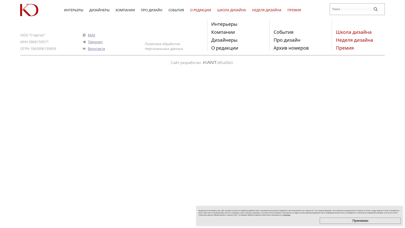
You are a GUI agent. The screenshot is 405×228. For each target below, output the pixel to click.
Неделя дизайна (354, 40)
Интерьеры (224, 24)
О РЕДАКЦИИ (200, 10)
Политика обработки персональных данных (164, 46)
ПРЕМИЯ (294, 10)
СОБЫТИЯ (176, 10)
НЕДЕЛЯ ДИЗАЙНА (266, 10)
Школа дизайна (354, 32)
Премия (345, 48)
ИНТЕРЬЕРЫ (73, 10)
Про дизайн (287, 40)
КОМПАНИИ (125, 10)
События (284, 32)
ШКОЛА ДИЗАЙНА (231, 10)
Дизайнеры (224, 40)
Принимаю (360, 221)
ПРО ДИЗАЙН (151, 10)
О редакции (224, 48)
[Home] (38, 10)
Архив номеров (291, 48)
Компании (223, 32)
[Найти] (376, 9)
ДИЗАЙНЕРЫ (99, 10)
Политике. (287, 215)
